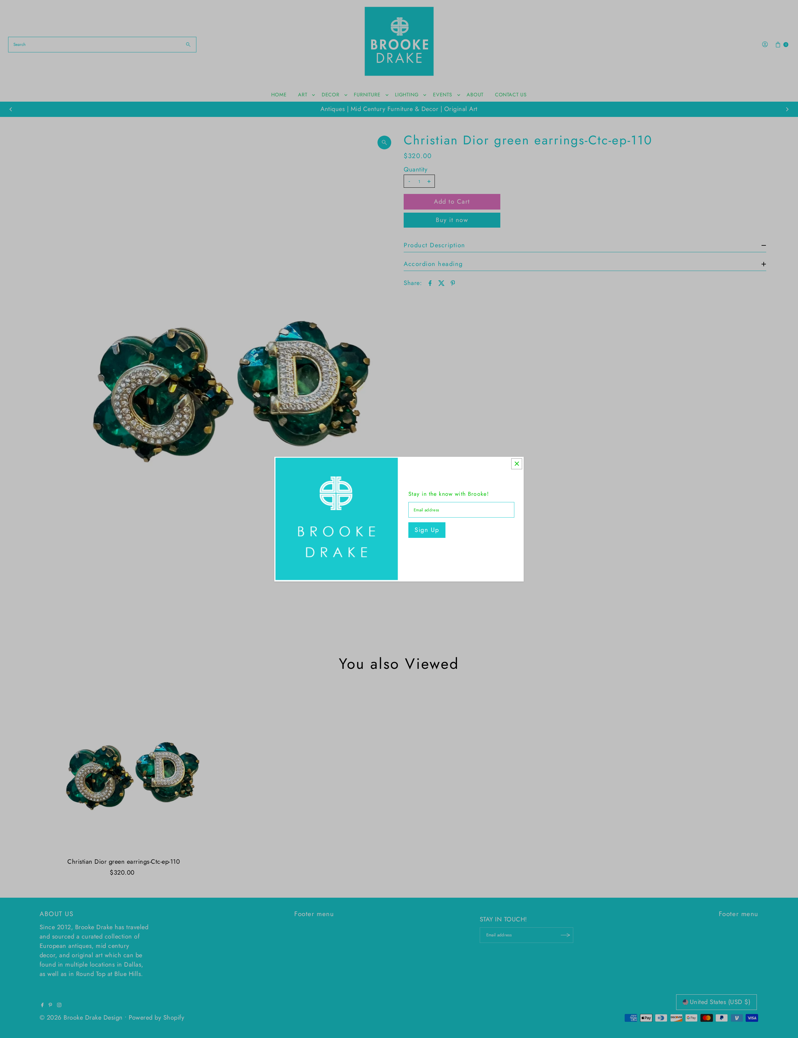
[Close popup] (516, 463)
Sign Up (427, 529)
